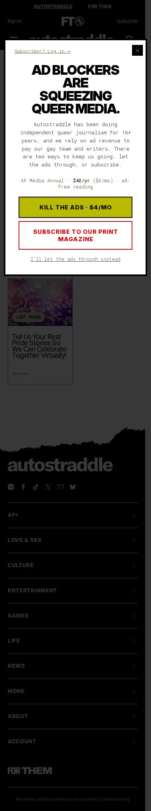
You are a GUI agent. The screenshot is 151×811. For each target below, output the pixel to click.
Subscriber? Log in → (42, 51)
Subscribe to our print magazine (75, 235)
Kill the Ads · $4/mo (75, 207)
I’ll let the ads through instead (75, 259)
